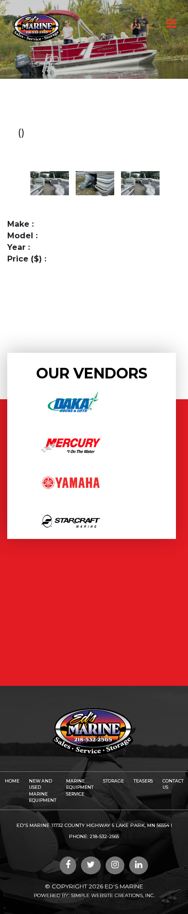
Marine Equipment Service (80, 787)
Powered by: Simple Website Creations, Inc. (94, 895)
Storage (113, 780)
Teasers (143, 780)
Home (12, 780)
